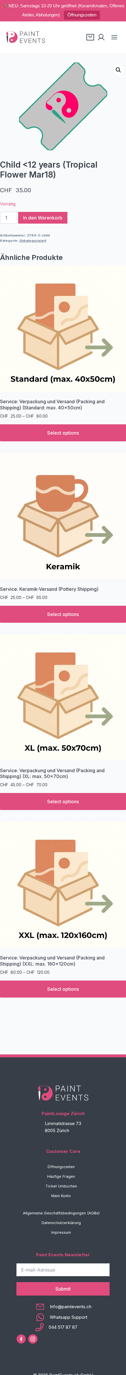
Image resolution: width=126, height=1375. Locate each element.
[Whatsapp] (63, 1317)
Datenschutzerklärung (61, 1223)
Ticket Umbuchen (61, 1186)
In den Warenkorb (42, 218)
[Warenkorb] (90, 37)
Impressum (61, 1232)
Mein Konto (61, 1196)
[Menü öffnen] (114, 37)
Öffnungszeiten (81, 14)
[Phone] (63, 1327)
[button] (118, 70)
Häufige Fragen (61, 1176)
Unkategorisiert (32, 241)
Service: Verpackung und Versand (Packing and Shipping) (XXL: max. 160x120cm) (52, 961)
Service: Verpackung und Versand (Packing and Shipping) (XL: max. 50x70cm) (52, 774)
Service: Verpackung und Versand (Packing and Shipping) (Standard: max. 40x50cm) (52, 405)
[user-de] (101, 37)
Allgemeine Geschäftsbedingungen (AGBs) (61, 1213)
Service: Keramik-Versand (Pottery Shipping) (49, 589)
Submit (63, 1289)
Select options (63, 433)
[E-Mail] (63, 1306)
